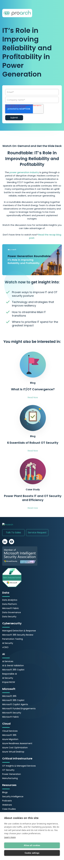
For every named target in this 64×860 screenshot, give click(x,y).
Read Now (33, 397)
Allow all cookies (32, 845)
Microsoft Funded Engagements (19, 708)
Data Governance (11, 612)
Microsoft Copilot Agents (15, 704)
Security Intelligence (12, 796)
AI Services (7, 661)
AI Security (7, 643)
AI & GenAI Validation (13, 665)
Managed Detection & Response (19, 630)
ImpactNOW (8, 682)
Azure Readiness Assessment (17, 743)
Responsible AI (9, 673)
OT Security (8, 769)
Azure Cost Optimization (15, 747)
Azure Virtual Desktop (13, 751)
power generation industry (24, 172)
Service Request (37, 532)
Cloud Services (10, 730)
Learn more (10, 837)
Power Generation (11, 774)
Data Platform (9, 604)
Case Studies (9, 808)
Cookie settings (32, 853)
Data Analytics (9, 599)
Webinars (7, 804)
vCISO (5, 647)
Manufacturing (10, 778)
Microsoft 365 (9, 696)
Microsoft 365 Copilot (13, 669)
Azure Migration (10, 739)
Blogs (5, 792)
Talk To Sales (13, 532)
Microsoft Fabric (10, 608)
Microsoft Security (11, 712)
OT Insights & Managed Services (19, 765)
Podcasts (7, 800)
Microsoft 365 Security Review (17, 634)
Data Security (9, 616)
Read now (33, 507)
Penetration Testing (12, 638)
